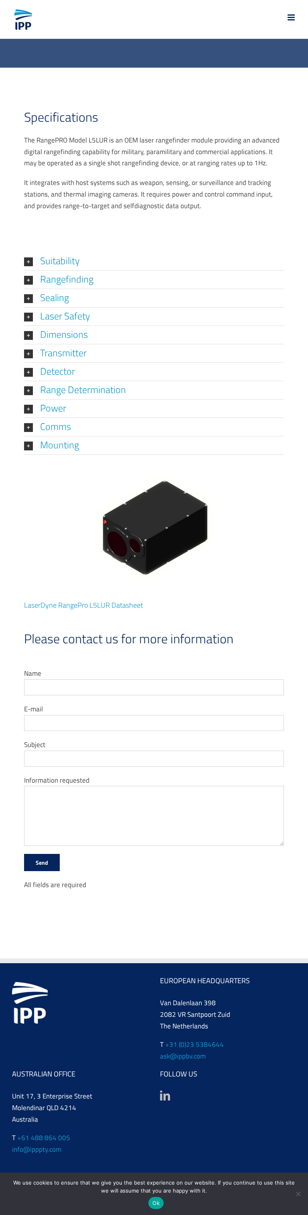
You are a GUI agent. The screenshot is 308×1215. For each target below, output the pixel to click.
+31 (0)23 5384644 (194, 1044)
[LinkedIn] (165, 1095)
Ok (156, 1203)
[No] (298, 1194)
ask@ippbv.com (183, 1056)
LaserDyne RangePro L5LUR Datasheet (83, 605)
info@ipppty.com (36, 1149)
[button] (154, 261)
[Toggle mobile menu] (292, 17)
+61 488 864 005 (43, 1138)
